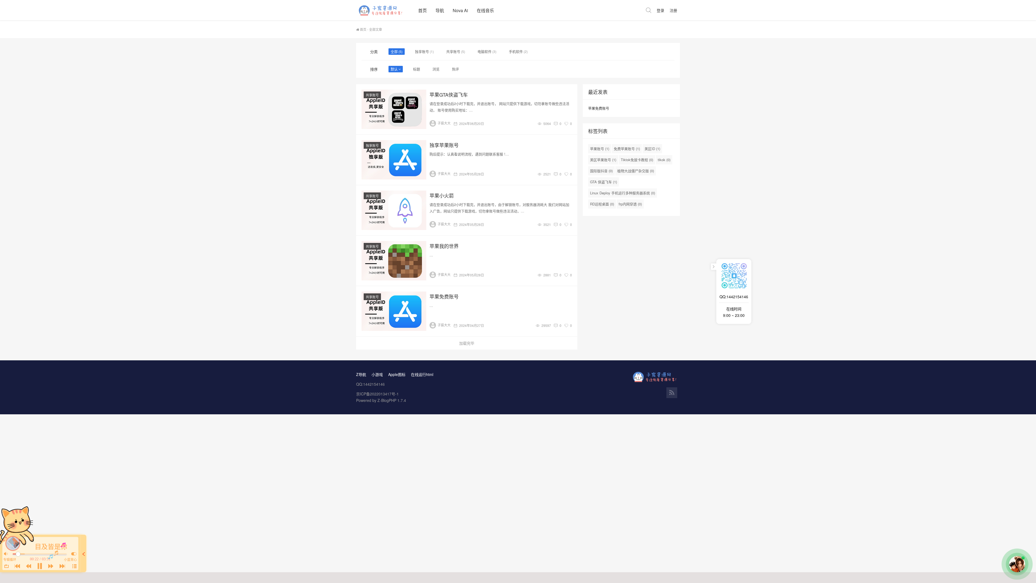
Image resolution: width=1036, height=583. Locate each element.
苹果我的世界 (444, 245)
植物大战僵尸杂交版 (635, 170)
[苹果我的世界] (394, 260)
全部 (394, 51)
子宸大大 (444, 123)
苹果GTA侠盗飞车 (449, 94)
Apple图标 (396, 374)
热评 (455, 69)
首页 (422, 10)
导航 (439, 10)
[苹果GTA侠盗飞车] (394, 109)
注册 (673, 10)
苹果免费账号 (444, 296)
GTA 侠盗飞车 (603, 181)
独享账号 (422, 51)
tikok (664, 159)
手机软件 (516, 51)
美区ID (652, 148)
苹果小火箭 (442, 195)
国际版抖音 (601, 170)
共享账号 (453, 51)
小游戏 (377, 374)
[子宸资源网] (385, 10)
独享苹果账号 (444, 144)
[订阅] (671, 392)
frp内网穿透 (630, 203)
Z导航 (361, 374)
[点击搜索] (648, 10)
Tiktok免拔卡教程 (637, 159)
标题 (416, 69)
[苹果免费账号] (394, 311)
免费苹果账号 (627, 148)
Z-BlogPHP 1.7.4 (391, 400)
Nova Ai (460, 10)
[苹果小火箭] (394, 210)
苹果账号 (599, 148)
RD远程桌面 (602, 203)
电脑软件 (485, 51)
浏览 (435, 69)
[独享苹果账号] (394, 159)
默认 (394, 69)
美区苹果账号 (603, 159)
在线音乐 (485, 10)
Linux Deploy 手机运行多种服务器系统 (622, 192)
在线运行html (422, 374)
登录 (660, 10)
